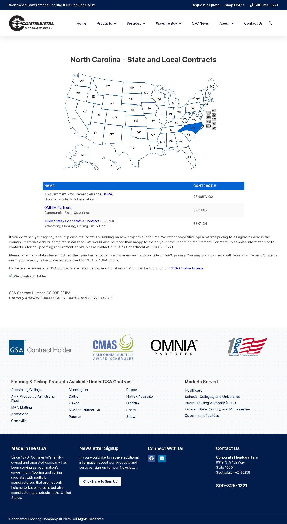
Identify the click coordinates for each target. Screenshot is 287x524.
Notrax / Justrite (139, 396)
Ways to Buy (166, 23)
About (224, 23)
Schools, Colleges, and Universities (213, 397)
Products (104, 23)
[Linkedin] (162, 458)
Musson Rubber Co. (85, 410)
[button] (270, 23)
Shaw (130, 416)
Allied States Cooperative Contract (71, 221)
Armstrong (19, 414)
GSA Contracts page (187, 268)
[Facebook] (151, 458)
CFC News (200, 23)
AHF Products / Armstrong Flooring (33, 398)
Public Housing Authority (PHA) (210, 403)
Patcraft (75, 416)
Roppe (131, 390)
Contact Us (253, 23)
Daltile (73, 396)
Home (81, 23)
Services (134, 23)
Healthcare (193, 390)
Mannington (78, 390)
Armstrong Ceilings (26, 390)
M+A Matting (21, 407)
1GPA (108, 194)
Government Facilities (202, 415)
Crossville (18, 421)
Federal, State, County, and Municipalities (217, 409)
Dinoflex (133, 403)
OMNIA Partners (57, 207)
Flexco (74, 403)
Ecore (131, 410)
